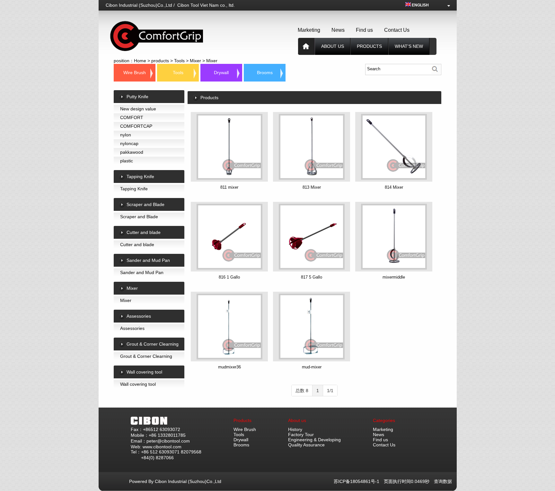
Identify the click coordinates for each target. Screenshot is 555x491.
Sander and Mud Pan (141, 272)
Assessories (132, 328)
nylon (125, 134)
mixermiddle (394, 277)
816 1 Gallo (229, 277)
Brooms (265, 72)
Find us (364, 30)
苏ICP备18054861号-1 (359, 481)
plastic (126, 160)
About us (332, 46)
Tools (179, 60)
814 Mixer (394, 187)
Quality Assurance (306, 444)
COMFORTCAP (136, 126)
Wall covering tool (138, 384)
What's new (409, 46)
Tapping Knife (134, 188)
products (369, 46)
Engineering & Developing (314, 439)
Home (140, 60)
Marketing (309, 30)
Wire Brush (134, 72)
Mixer (195, 60)
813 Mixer (312, 187)
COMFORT (131, 117)
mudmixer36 (229, 367)
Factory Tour (301, 434)
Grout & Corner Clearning (146, 356)
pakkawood (131, 152)
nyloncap (129, 143)
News (338, 30)
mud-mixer (312, 367)
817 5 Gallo (311, 277)
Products (242, 420)
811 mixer (229, 187)
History (295, 429)
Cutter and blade (137, 244)
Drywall (221, 72)
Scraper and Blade (139, 216)
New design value (138, 108)
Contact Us (397, 30)
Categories (384, 420)
